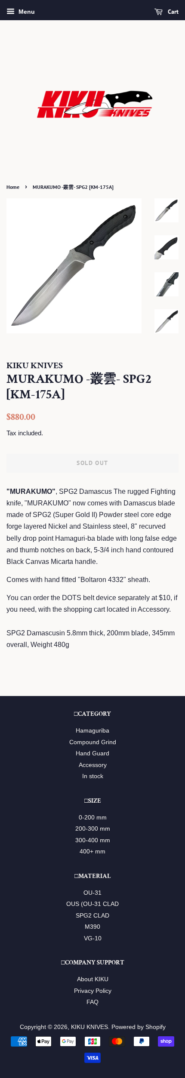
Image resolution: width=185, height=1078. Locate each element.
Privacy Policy (92, 991)
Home (12, 187)
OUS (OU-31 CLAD (92, 904)
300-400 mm (92, 840)
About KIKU (92, 979)
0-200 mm (93, 817)
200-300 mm (92, 828)
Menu (26, 11)
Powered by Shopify (138, 1027)
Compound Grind (92, 742)
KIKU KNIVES (89, 1027)
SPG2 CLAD (92, 915)
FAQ (92, 1002)
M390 (92, 927)
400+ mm (92, 851)
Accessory (93, 765)
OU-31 (92, 893)
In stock (92, 776)
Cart (172, 11)
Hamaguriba (92, 730)
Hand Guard (92, 753)
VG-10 (93, 938)
